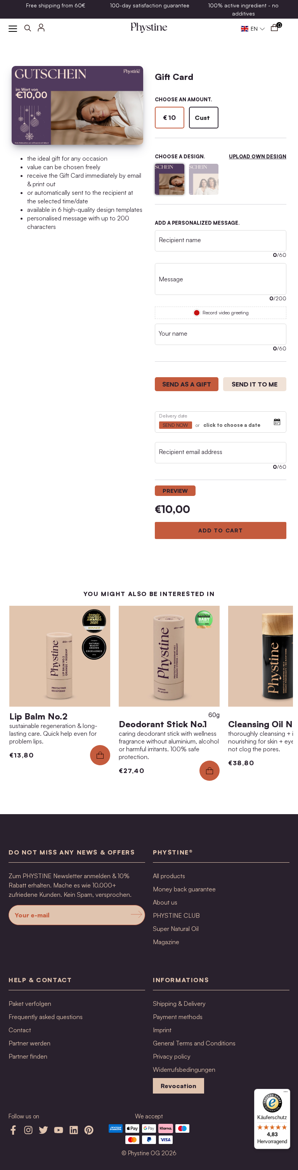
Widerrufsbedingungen (184, 1069)
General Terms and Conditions (194, 1043)
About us (165, 902)
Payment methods (178, 1017)
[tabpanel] (220, 440)
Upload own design (257, 156)
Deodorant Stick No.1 (163, 724)
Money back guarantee (184, 889)
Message (171, 279)
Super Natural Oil (176, 929)
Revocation (178, 1086)
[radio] (169, 117)
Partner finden (28, 1056)
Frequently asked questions (46, 1017)
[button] (253, 28)
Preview (175, 490)
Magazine (166, 942)
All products (169, 876)
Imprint (162, 1030)
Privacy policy (172, 1056)
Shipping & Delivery (179, 1003)
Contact (20, 1030)
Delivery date (173, 416)
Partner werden (29, 1043)
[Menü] (285, 1093)
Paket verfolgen (30, 1003)
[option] (55, 5)
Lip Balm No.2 (38, 716)
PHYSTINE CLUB (176, 915)
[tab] (186, 384)
